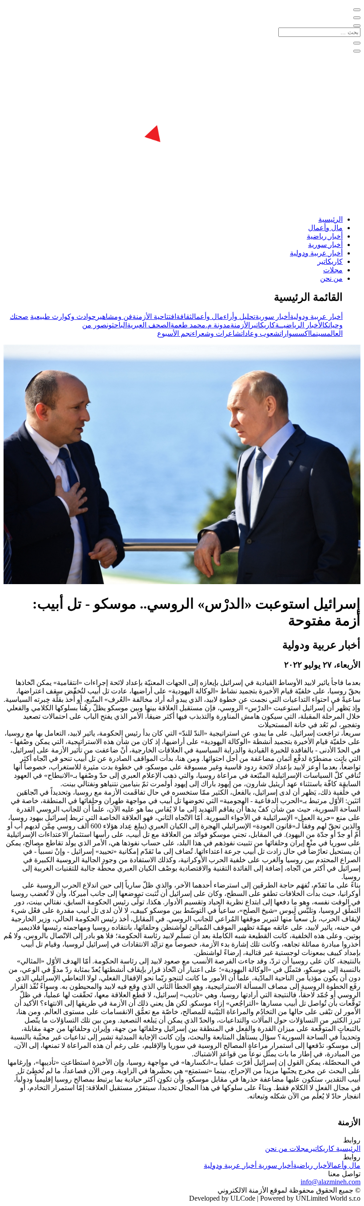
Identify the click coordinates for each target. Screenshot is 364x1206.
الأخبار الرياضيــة (299, 325)
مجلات (333, 270)
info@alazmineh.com (330, 1182)
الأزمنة (240, 325)
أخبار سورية (325, 244)
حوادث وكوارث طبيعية (63, 316)
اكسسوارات (295, 333)
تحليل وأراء (239, 316)
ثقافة (184, 316)
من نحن (331, 278)
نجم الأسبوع (174, 333)
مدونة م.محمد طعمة (200, 325)
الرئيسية (330, 219)
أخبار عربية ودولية (316, 253)
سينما (318, 333)
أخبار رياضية (325, 236)
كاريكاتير (330, 261)
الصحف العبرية (148, 325)
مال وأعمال (325, 227)
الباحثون (117, 325)
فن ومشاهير (114, 316)
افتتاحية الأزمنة (154, 316)
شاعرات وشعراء (216, 333)
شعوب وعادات (260, 333)
